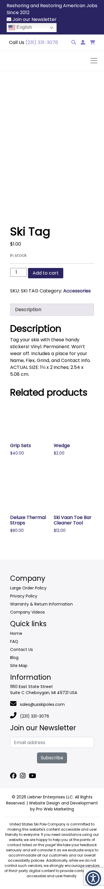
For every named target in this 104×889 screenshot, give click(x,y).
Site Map (18, 665)
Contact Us (21, 649)
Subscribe (52, 757)
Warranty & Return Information (41, 604)
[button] (93, 878)
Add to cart (46, 273)
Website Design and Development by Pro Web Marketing (63, 806)
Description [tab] (28, 309)
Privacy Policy (23, 596)
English (23, 27)
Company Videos (27, 612)
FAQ (14, 641)
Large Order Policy (28, 588)
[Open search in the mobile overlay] (47, 48)
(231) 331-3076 (34, 716)
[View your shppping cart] (92, 42)
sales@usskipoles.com (42, 704)
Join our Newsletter (34, 19)
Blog (14, 657)
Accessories (77, 291)
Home (16, 633)
